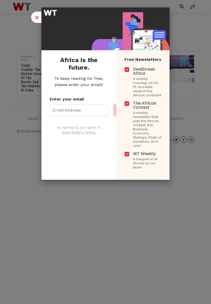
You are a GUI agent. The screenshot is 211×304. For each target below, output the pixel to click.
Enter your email (67, 99)
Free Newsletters (143, 59)
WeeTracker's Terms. (78, 132)
